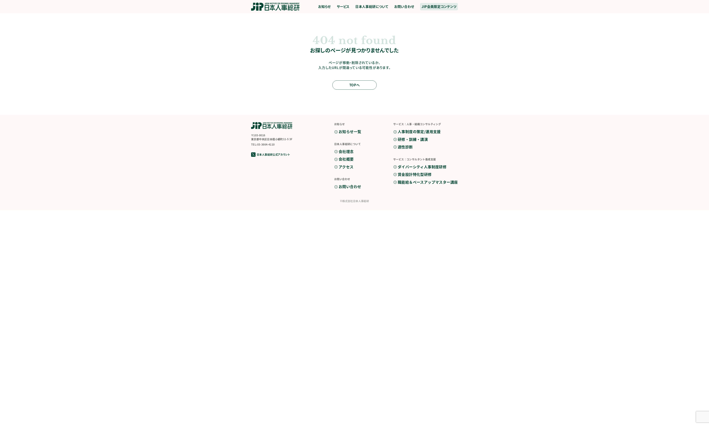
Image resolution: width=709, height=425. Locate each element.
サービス (343, 6)
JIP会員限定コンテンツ (439, 6)
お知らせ (324, 6)
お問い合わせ (404, 6)
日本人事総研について (371, 6)
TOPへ (354, 84)
